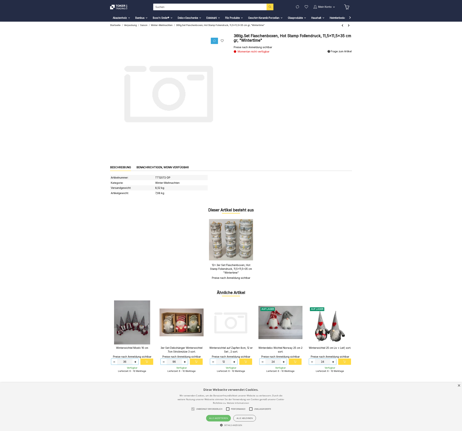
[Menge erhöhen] (135, 362)
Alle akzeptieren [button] (218, 418)
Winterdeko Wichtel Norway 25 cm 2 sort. (280, 349)
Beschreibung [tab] (120, 167)
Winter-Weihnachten (167, 182)
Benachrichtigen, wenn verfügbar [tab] (162, 167)
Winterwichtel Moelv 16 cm (132, 347)
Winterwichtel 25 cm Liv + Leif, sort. (330, 347)
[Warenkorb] (346, 7)
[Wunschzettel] (306, 7)
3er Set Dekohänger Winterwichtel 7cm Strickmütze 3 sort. (181, 349)
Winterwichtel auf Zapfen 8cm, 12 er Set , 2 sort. (231, 349)
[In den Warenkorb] (146, 362)
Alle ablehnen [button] (245, 418)
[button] (324, 7)
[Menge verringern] (114, 362)
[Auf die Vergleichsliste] (214, 41)
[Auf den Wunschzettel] (222, 40)
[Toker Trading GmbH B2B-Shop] (120, 7)
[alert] (231, 406)
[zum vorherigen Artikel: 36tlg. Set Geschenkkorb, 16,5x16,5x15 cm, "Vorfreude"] (342, 25)
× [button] (458, 385)
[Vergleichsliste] (297, 7)
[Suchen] (270, 7)
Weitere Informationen (238, 403)
